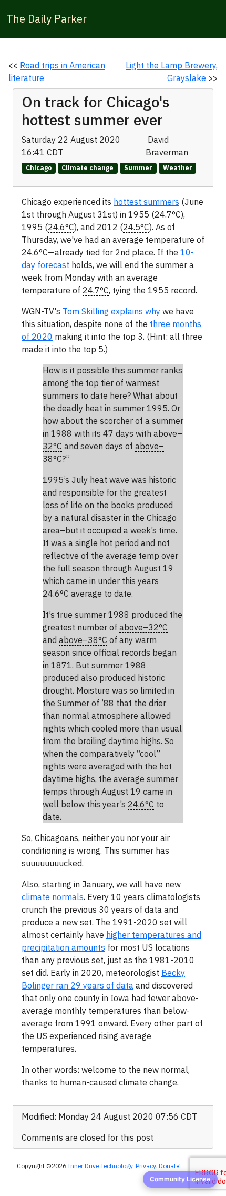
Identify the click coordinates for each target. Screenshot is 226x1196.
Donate (169, 1166)
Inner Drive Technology (100, 1166)
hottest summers (146, 201)
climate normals (53, 897)
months (186, 324)
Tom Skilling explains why (111, 311)
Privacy (146, 1166)
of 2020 (37, 336)
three (160, 324)
